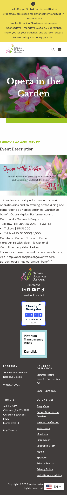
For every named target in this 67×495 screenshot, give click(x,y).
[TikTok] (43, 290)
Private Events (45, 463)
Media (40, 451)
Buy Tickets (10, 430)
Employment (44, 440)
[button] (53, 49)
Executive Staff (46, 446)
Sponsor (42, 457)
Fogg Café (43, 406)
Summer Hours (45, 375)
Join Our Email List (33, 295)
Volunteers (43, 428)
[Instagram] (24, 290)
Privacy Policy (45, 469)
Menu (60, 49)
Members (42, 434)
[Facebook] (28, 290)
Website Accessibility (49, 475)
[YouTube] (34, 290)
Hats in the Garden (48, 422)
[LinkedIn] (38, 290)
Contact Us (33, 285)
